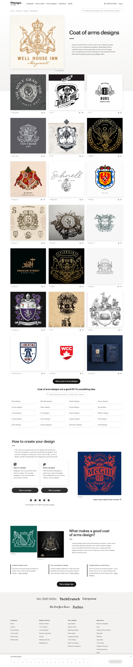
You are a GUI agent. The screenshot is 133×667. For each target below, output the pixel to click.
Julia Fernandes (17, 373)
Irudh (80, 497)
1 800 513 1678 (111, 3)
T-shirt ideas (100, 643)
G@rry (91, 330)
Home (12, 11)
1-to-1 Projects (43, 627)
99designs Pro (43, 643)
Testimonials (14, 636)
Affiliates (99, 636)
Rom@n (91, 199)
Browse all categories (74, 646)
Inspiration (62, 3)
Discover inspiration (45, 633)
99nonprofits (14, 639)
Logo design (71, 623)
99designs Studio (44, 639)
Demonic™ (16, 199)
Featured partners (102, 649)
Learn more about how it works (106, 499)
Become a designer (102, 623)
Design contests (44, 623)
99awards (100, 633)
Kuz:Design (16, 112)
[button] (131, 656)
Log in (120, 3)
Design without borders (104, 630)
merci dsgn (15, 156)
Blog (98, 627)
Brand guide (71, 633)
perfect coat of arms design (90, 54)
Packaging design (73, 636)
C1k (52, 112)
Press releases (14, 630)
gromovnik (92, 373)
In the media (14, 633)
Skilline (91, 156)
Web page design (73, 630)
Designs (26, 11)
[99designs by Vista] (15, 3)
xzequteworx (16, 330)
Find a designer (51, 3)
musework (15, 286)
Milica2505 (54, 199)
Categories (30, 3)
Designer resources (102, 646)
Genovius (91, 286)
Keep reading (23, 573)
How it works (40, 3)
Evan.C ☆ (15, 243)
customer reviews (48, 505)
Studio (70, 3)
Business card (72, 627)
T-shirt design (72, 639)
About (12, 623)
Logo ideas (100, 639)
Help (98, 652)
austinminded (60, 70)
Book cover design (73, 643)
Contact (12, 627)
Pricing (41, 636)
